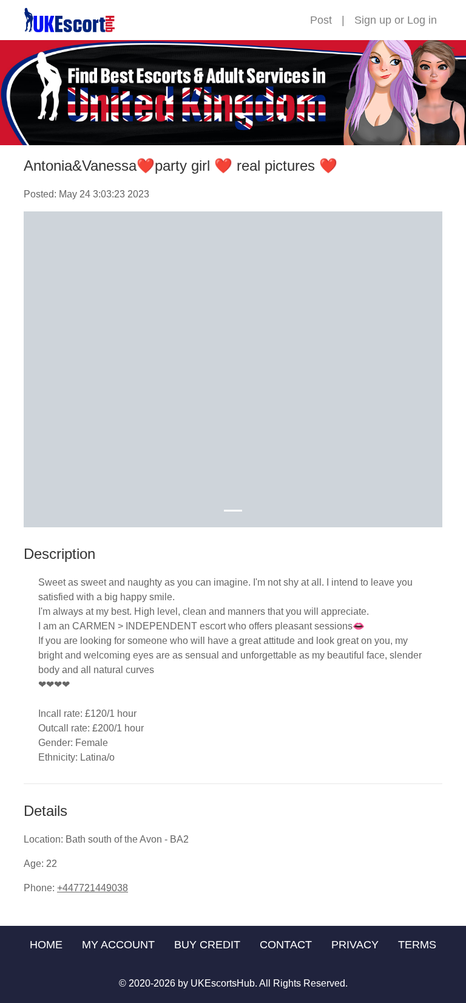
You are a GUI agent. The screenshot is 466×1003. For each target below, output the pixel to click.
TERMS (417, 945)
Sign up (372, 20)
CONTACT (286, 945)
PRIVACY (355, 945)
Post (321, 20)
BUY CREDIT (207, 945)
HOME (46, 945)
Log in (422, 20)
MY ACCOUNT (118, 945)
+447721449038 (92, 888)
